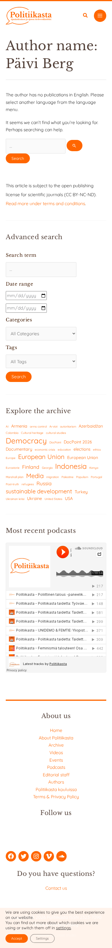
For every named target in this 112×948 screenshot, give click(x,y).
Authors (56, 782)
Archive (56, 745)
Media (35, 475)
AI (7, 426)
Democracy (26, 440)
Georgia (47, 468)
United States (53, 499)
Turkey (81, 491)
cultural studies (56, 433)
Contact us (56, 888)
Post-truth (12, 484)
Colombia (12, 433)
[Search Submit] (74, 145)
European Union (41, 456)
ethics (97, 449)
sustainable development (39, 491)
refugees (28, 484)
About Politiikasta (56, 738)
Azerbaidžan (91, 426)
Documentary (19, 449)
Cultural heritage (32, 433)
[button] (85, 16)
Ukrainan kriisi (15, 499)
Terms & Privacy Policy (56, 796)
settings (63, 927)
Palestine (67, 477)
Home (56, 730)
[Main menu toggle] (100, 16)
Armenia (19, 426)
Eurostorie (13, 468)
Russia (44, 483)
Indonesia (71, 466)
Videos (56, 752)
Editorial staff (56, 774)
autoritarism (68, 426)
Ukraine (34, 498)
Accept (16, 938)
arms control (38, 426)
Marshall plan (15, 477)
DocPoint (55, 442)
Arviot (53, 426)
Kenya (93, 468)
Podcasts (56, 767)
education (64, 449)
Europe (11, 458)
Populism (82, 477)
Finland (30, 467)
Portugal (96, 477)
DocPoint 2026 (78, 442)
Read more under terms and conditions (45, 203)
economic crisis (45, 449)
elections (82, 449)
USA (69, 498)
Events (56, 760)
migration (52, 477)
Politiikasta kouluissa (56, 789)
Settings (42, 938)
